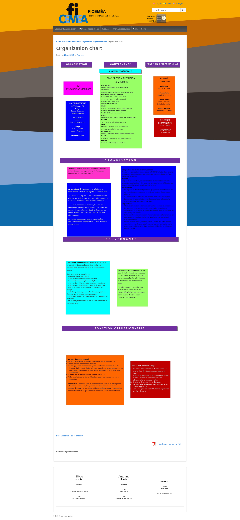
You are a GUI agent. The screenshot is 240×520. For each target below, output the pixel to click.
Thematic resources (121, 29)
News (135, 29)
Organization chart (100, 42)
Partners (105, 29)
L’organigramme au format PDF (70, 436)
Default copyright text (65, 516)
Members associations (89, 29)
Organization (87, 42)
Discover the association (65, 29)
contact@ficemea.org (164, 493)
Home (143, 29)
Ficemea (80, 55)
